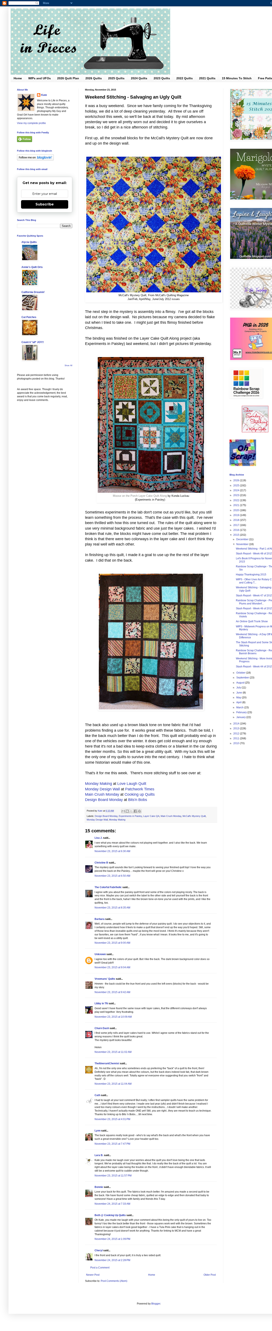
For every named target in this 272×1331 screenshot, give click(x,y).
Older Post (210, 1274)
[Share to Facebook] (135, 811)
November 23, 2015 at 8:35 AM (112, 907)
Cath (97, 1095)
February (241, 712)
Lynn (98, 1130)
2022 (236, 500)
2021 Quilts (207, 78)
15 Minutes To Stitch (237, 78)
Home (18, 78)
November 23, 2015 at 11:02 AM (113, 1052)
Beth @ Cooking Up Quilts (110, 1215)
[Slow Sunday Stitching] (255, 431)
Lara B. (99, 1155)
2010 (236, 743)
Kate (44, 94)
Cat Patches (28, 317)
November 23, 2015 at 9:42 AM (112, 992)
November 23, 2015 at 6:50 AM (112, 875)
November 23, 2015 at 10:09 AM (113, 1016)
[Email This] (123, 811)
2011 (236, 738)
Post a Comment (99, 1267)
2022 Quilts (184, 78)
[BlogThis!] (127, 811)
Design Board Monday (104, 800)
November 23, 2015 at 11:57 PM (113, 1175)
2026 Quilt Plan (68, 78)
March (240, 707)
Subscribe (44, 204)
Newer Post (92, 1274)
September (243, 677)
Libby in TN (101, 1003)
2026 (236, 480)
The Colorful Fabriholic (108, 887)
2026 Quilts (93, 78)
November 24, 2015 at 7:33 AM (112, 1203)
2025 (236, 485)
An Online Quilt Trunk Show (252, 621)
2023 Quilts (162, 78)
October (241, 672)
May (239, 697)
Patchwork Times (139, 789)
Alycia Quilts (29, 242)
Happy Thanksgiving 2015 (251, 574)
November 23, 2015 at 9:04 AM (112, 967)
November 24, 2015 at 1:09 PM (112, 1239)
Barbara (100, 919)
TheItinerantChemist (107, 1063)
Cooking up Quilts (140, 794)
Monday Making (98, 783)
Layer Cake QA (151, 816)
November (242, 544)
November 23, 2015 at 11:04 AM (113, 1083)
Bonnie (99, 1187)
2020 (236, 510)
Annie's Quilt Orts (32, 267)
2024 (236, 490)
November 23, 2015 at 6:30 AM (112, 851)
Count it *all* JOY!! (32, 342)
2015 (236, 534)
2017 (236, 525)
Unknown (100, 954)
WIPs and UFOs (39, 78)
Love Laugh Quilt (131, 783)
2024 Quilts (139, 78)
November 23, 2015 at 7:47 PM (112, 1143)
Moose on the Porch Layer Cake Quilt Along (140, 495)
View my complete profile (31, 123)
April (239, 702)
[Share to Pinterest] (139, 811)
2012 (236, 733)
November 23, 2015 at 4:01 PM (112, 1119)
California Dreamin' (33, 292)
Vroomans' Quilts (105, 978)
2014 (236, 723)
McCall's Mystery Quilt (194, 816)
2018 (236, 520)
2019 (236, 515)
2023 (236, 495)
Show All (68, 365)
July (239, 687)
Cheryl (99, 1250)
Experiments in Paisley (130, 816)
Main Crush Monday (102, 794)
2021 (236, 505)
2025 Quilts (116, 78)
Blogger (155, 1303)
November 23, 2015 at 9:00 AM (112, 942)
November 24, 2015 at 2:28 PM (112, 1260)
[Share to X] (131, 811)
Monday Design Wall (102, 789)
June (239, 692)
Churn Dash (102, 1028)
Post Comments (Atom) (114, 1280)
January (241, 717)
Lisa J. (98, 837)
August (240, 682)
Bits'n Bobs (137, 800)
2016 (236, 530)
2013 (236, 728)
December (242, 539)
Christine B (101, 862)
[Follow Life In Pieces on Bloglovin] (35, 159)
